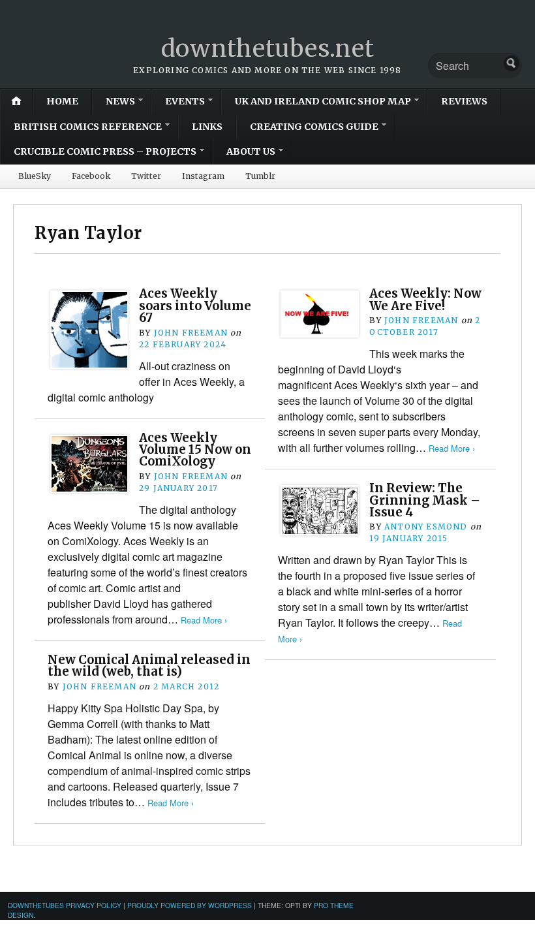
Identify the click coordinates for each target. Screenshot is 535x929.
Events (185, 101)
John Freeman (191, 333)
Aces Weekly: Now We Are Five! (425, 299)
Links (207, 127)
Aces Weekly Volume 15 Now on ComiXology (195, 449)
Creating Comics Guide (314, 127)
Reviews (464, 101)
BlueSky (34, 176)
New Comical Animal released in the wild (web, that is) (149, 665)
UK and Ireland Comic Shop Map (323, 101)
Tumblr (260, 176)
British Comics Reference (88, 127)
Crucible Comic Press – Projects (105, 151)
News (120, 101)
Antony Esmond (426, 526)
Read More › (452, 448)
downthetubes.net (267, 48)
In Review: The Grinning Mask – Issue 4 (424, 500)
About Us (250, 151)
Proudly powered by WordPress (189, 905)
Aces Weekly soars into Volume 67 (195, 305)
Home (62, 101)
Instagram (203, 176)
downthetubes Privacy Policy (64, 905)
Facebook (91, 176)
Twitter (146, 176)
